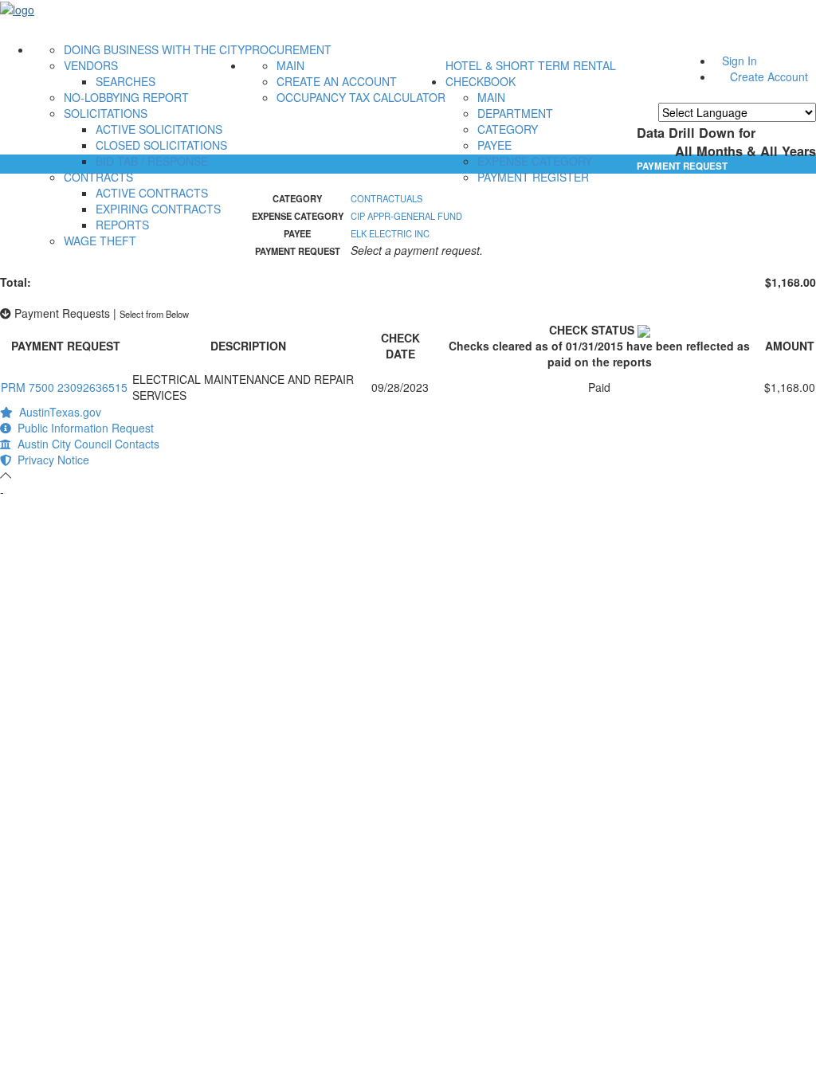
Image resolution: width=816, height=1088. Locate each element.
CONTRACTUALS (386, 198)
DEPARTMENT (515, 113)
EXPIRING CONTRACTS (158, 209)
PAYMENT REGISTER (533, 177)
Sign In (739, 60)
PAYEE (494, 145)
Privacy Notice (50, 460)
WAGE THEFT (100, 241)
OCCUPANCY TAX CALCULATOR (361, 97)
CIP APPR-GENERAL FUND (406, 215)
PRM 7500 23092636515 (64, 387)
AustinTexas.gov (57, 412)
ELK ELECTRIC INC (390, 233)
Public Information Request (82, 428)
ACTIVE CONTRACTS (152, 193)
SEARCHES (125, 81)
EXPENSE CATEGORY (534, 161)
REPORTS (122, 225)
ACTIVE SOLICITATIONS (159, 129)
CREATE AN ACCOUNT (337, 81)
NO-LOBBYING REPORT (126, 97)
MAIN (290, 65)
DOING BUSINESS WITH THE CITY (154, 49)
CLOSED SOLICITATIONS (161, 145)
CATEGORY (507, 129)
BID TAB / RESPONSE (152, 161)
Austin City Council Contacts (85, 444)
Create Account (769, 76)
